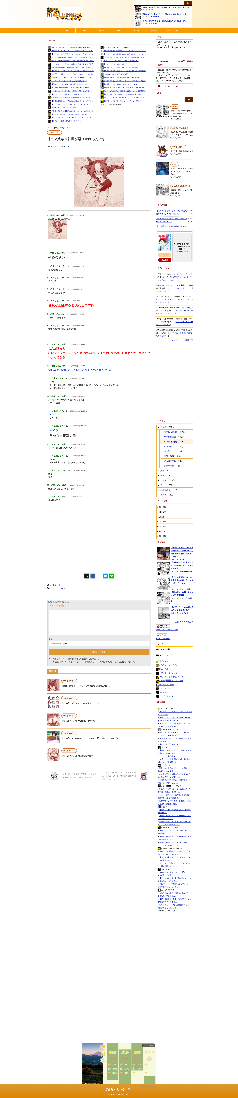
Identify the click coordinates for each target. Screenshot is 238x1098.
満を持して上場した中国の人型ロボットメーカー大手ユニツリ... (72, 111)
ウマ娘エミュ (170, 451)
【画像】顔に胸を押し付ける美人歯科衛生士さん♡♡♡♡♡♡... (125, 87)
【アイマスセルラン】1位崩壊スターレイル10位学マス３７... (71, 118)
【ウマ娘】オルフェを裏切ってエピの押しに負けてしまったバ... (125, 54)
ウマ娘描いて (170, 446)
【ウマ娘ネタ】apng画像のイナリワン (78, 720)
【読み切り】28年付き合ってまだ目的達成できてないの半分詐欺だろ (181, 113)
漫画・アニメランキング (167, 629)
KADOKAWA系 (154, 16)
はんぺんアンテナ (166, 684)
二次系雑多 (165, 490)
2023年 (162, 521)
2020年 (162, 536)
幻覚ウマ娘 (169, 466)
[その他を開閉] (158, 495)
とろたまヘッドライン (168, 665)
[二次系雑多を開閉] (158, 490)
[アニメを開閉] (158, 485)
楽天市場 (165, 260)
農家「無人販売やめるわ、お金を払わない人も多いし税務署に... (72, 47)
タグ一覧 (153, 30)
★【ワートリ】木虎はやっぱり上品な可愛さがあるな (69, 81)
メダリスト (184, 613)
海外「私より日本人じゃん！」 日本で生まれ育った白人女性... (72, 74)
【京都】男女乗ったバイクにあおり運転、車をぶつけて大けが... (72, 101)
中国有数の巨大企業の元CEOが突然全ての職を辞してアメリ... (72, 97)
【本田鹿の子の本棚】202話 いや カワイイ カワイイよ (171, 220)
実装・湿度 (169, 456)
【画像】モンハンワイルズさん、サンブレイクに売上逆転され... (72, 71)
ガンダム (164, 480)
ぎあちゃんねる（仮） (119, 1089)
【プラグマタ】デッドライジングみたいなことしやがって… (181, 171)
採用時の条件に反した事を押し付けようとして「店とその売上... (125, 81)
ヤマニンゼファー (62, 588)
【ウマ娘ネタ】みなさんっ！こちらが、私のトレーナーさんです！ (91, 738)
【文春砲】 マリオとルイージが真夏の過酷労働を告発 (69, 84)
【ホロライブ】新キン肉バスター (115, 64)
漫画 (84, 30)
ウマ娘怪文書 (170, 437)
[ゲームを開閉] (158, 475)
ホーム (66, 30)
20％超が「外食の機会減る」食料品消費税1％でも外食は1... (71, 87)
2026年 (162, 507)
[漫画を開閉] (158, 471)
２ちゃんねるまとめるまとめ (171, 677)
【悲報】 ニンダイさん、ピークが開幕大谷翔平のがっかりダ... (72, 51)
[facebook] (92, 576)
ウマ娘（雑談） (171, 432)
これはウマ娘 (170, 461)
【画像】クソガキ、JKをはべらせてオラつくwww (120, 84)
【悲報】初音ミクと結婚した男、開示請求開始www (121, 67)
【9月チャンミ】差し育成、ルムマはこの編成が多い (121, 61)
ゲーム (119, 30)
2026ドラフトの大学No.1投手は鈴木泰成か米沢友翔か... (70, 114)
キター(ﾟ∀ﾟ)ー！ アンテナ (171, 680)
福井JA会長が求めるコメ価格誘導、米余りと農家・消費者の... (72, 67)
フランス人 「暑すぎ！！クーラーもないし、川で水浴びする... (124, 97)
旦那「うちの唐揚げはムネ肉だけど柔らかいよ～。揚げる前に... (125, 91)
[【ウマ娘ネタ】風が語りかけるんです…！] (105, 576)
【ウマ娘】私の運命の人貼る (181, 151)
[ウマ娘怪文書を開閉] (162, 437)
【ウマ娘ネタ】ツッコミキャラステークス (80, 703)
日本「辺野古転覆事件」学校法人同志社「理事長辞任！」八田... (72, 57)
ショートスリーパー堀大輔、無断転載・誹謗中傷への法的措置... (72, 64)
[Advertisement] (99, 540)
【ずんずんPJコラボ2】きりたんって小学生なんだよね (69, 94)
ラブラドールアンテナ (168, 673)
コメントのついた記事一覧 (181, 340)
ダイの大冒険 (153, 23)
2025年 (162, 512)
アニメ (163, 485)
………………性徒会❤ (167, 756)
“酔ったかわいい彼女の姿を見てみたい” (64, 108)
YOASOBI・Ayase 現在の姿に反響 (116, 74)
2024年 (162, 517)
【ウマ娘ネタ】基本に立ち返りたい (77, 755)
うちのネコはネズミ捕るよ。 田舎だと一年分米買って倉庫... (71, 91)
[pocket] (99, 576)
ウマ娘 (101, 30)
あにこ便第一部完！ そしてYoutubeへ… (117, 47)
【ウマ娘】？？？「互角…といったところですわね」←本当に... (125, 71)
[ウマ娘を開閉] (158, 427)
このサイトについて (171, 30)
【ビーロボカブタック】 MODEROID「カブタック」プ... (70, 104)
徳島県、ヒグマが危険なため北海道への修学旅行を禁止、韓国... (72, 61)
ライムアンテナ (165, 661)
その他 (151, 10)
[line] (111, 576)
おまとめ (163, 692)
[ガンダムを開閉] (158, 480)
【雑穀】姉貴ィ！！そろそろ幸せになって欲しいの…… (85, 686)
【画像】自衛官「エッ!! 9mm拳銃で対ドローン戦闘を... (122, 77)
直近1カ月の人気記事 (184, 621)
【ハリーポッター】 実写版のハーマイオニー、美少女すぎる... (72, 54)
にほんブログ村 (163, 638)
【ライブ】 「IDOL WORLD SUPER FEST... (66, 121)
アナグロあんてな (166, 696)
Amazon (165, 255)
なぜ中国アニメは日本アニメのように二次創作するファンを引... (72, 77)
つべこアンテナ (165, 688)
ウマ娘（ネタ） (55, 585)
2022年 (162, 526)
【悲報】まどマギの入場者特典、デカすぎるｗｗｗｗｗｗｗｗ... (125, 51)
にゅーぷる (163, 669)
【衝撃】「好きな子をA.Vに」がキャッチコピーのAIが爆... (123, 101)
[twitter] (86, 576)
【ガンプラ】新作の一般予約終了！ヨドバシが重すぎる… (123, 94)
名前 (51, 639)
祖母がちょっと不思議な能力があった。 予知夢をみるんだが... (124, 57)
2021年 (162, 531)
